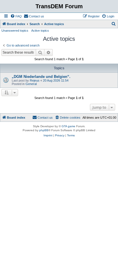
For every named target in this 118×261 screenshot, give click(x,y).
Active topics (40, 30)
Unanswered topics (14, 30)
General (31, 84)
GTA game (68, 126)
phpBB (43, 130)
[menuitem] (16, 16)
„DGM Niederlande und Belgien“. (41, 76)
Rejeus (35, 80)
